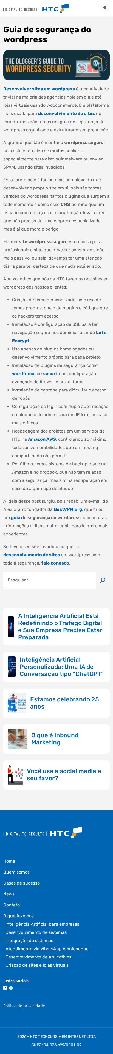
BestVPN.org (68, 509)
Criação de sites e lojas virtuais (37, 965)
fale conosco (55, 563)
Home (9, 861)
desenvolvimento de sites (66, 113)
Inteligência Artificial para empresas (42, 924)
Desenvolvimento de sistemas (36, 932)
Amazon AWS (42, 439)
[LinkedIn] (5, 988)
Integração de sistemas (29, 940)
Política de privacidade (24, 1005)
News (9, 894)
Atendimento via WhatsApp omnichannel (47, 948)
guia (15, 517)
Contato (11, 905)
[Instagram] (11, 988)
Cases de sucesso (21, 883)
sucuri (50, 373)
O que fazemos (18, 915)
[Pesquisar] (103, 580)
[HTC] (36, 8)
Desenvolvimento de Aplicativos (38, 957)
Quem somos (16, 872)
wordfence (24, 373)
